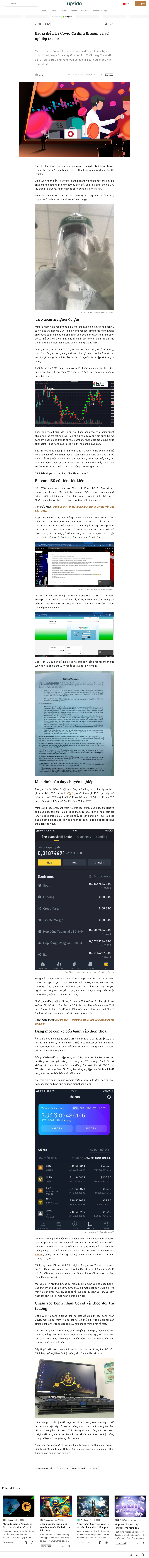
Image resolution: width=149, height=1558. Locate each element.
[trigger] (21, 4)
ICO (69, 793)
